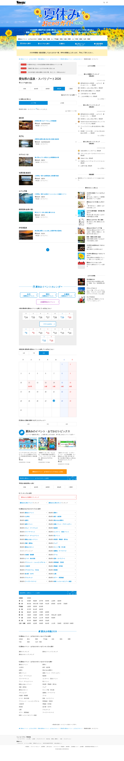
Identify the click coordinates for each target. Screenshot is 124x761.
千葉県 (41, 603)
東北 (44, 39)
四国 (80, 39)
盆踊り (21, 670)
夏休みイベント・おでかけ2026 (27, 39)
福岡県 (29, 623)
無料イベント (23, 673)
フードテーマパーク (48, 712)
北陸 (65, 39)
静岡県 (48, 89)
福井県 (41, 609)
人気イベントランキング (81, 44)
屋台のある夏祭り (47, 670)
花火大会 (48, 738)
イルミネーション (67, 738)
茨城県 (65, 603)
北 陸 (21, 609)
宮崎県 (59, 623)
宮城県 (29, 601)
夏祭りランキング (24, 651)
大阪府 (29, 615)
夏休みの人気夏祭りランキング (30, 497)
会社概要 (82, 746)
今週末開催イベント (99, 44)
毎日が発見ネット (58, 743)
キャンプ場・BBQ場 (48, 690)
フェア (44, 687)
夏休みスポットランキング (26, 654)
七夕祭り (21, 667)
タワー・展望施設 (24, 712)
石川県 (29, 609)
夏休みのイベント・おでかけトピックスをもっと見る (47, 472)
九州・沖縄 (86, 39)
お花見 (33, 738)
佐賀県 (35, 623)
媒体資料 (68, 746)
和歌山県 (53, 615)
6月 (29, 424)
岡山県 (35, 618)
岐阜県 (36, 89)
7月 (48, 424)
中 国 (21, 618)
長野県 (35, 606)
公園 (20, 709)
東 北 (21, 601)
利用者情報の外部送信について (91, 746)
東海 (61, 39)
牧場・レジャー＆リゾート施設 (28, 715)
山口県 (41, 618)
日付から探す (26, 43)
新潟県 (41, 606)
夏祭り (63, 44)
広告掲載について (74, 746)
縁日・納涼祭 (46, 667)
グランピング (23, 692)
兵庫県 (41, 615)
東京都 (29, 603)
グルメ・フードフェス (25, 676)
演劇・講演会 (23, 687)
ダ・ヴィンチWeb (28, 743)
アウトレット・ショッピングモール (29, 701)
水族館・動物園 (23, 695)
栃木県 (59, 603)
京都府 (35, 615)
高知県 (47, 620)
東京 (52, 39)
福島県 (59, 601)
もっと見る (101, 98)
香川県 (29, 620)
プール (44, 695)
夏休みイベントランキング (50, 651)
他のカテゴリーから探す (68, 95)
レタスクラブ (20, 743)
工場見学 (21, 704)
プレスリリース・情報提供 (58, 746)
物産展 (44, 676)
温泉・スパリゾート (48, 698)
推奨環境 (43, 746)
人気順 (62, 103)
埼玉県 (47, 603)
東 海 (21, 612)
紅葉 (61, 738)
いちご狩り (28, 738)
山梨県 (29, 606)
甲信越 (56, 39)
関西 (69, 39)
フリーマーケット (24, 678)
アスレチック (46, 709)
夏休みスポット (23, 690)
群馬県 (53, 603)
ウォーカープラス (21, 738)
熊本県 (47, 623)
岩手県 (41, 601)
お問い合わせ (49, 746)
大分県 (53, 623)
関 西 (21, 615)
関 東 (21, 603)
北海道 (40, 39)
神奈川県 (35, 603)
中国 (76, 39)
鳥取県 (47, 618)
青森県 (35, 601)
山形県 (53, 601)
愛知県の (27, 512)
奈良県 (47, 615)
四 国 (21, 620)
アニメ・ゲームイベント (26, 681)
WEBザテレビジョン (37, 743)
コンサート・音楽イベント (50, 678)
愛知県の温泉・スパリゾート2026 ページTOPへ (65, 724)
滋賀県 (59, 615)
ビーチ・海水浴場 (24, 698)
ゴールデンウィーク (41, 738)
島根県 (53, 618)
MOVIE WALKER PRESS (48, 743)
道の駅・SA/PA (46, 707)
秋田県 (47, 601)
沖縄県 (71, 623)
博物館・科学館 (46, 704)
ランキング (29, 503)
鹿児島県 (66, 623)
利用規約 (27, 746)
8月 (67, 424)
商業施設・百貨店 (47, 701)
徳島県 (41, 620)
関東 (48, 39)
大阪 (73, 39)
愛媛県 (35, 620)
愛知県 (59, 487)
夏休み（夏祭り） (55, 738)
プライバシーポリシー (35, 746)
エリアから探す (45, 44)
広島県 (29, 618)
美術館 (21, 707)
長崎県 (41, 623)
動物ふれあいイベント (25, 684)
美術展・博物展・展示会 (49, 684)
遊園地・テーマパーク (48, 692)
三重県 (71, 89)
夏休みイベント (23, 664)
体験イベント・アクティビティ (51, 673)
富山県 (35, 609)
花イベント (45, 681)
